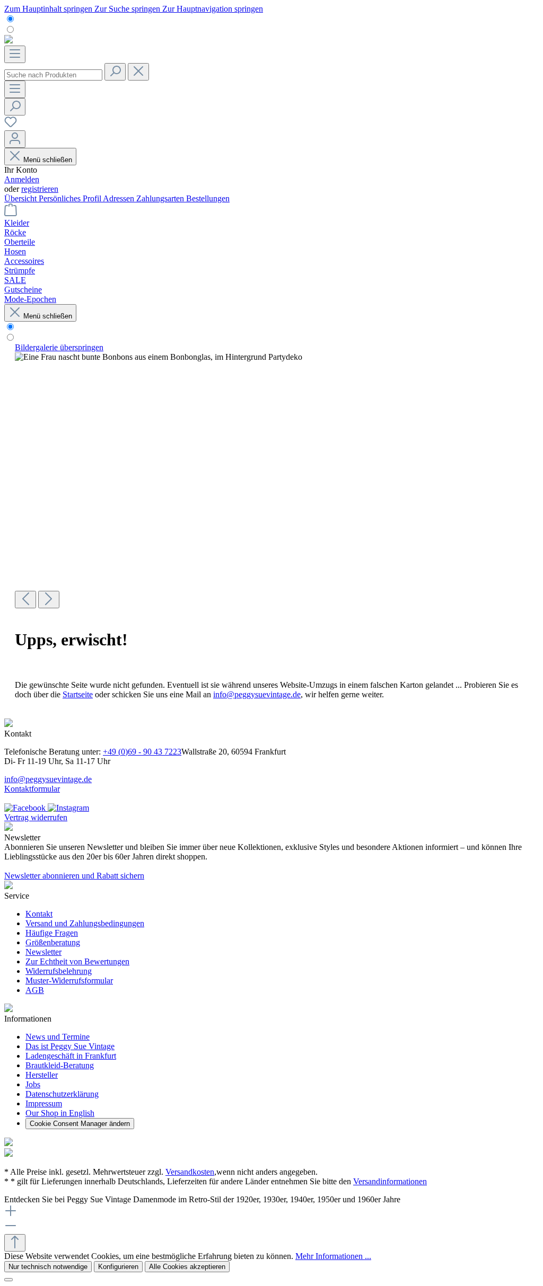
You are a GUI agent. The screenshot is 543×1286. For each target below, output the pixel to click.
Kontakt (38, 913)
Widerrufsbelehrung (58, 970)
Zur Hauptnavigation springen (212, 8)
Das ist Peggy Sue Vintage (70, 1046)
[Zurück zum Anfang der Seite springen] (14, 1243)
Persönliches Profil (71, 198)
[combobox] (53, 75)
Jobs (32, 1084)
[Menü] (14, 54)
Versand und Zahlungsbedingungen (84, 923)
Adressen (119, 198)
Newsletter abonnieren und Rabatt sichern (74, 875)
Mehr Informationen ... (333, 1256)
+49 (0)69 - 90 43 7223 (142, 751)
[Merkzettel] (10, 125)
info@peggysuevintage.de (257, 694)
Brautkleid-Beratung (59, 1065)
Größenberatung (52, 942)
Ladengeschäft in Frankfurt (70, 1055)
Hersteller (41, 1074)
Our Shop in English (59, 1113)
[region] (271, 475)
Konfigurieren (118, 1267)
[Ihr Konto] (14, 139)
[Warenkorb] (10, 213)
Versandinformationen (390, 1181)
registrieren (39, 188)
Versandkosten (189, 1171)
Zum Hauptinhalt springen (49, 8)
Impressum (43, 1103)
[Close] (8, 1279)
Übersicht (21, 198)
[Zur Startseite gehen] (8, 40)
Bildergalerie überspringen (59, 347)
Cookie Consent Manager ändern (80, 1124)
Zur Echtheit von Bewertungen (77, 961)
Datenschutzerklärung (62, 1093)
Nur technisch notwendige (47, 1267)
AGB (34, 990)
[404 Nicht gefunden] (158, 357)
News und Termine (57, 1036)
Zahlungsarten (161, 198)
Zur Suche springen (128, 8)
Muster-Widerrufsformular (69, 980)
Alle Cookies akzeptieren (187, 1267)
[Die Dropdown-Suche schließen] (138, 72)
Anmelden (21, 179)
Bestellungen (208, 198)
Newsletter (43, 951)
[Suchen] (115, 72)
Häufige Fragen (51, 932)
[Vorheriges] (25, 599)
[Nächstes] (48, 599)
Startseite (78, 694)
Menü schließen (47, 160)
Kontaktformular (32, 788)
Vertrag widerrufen (35, 817)
